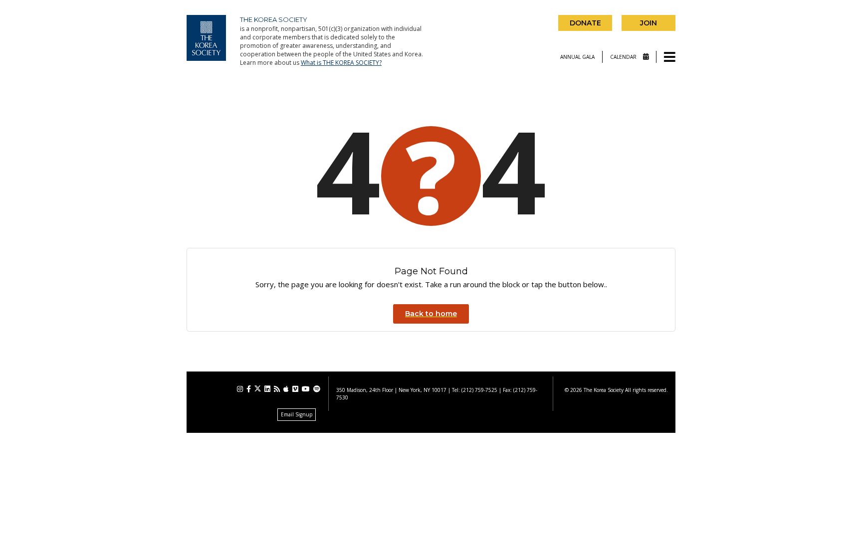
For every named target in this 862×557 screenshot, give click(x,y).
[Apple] (286, 388)
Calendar (624, 56)
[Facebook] (248, 388)
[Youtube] (306, 388)
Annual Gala (577, 56)
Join (648, 22)
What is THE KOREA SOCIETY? (341, 62)
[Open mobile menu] (669, 57)
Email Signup (296, 414)
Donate (585, 22)
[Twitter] (257, 388)
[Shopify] (316, 388)
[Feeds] (277, 388)
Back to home (431, 313)
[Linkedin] (267, 388)
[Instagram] (240, 388)
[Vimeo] (295, 388)
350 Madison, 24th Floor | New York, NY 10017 (391, 389)
